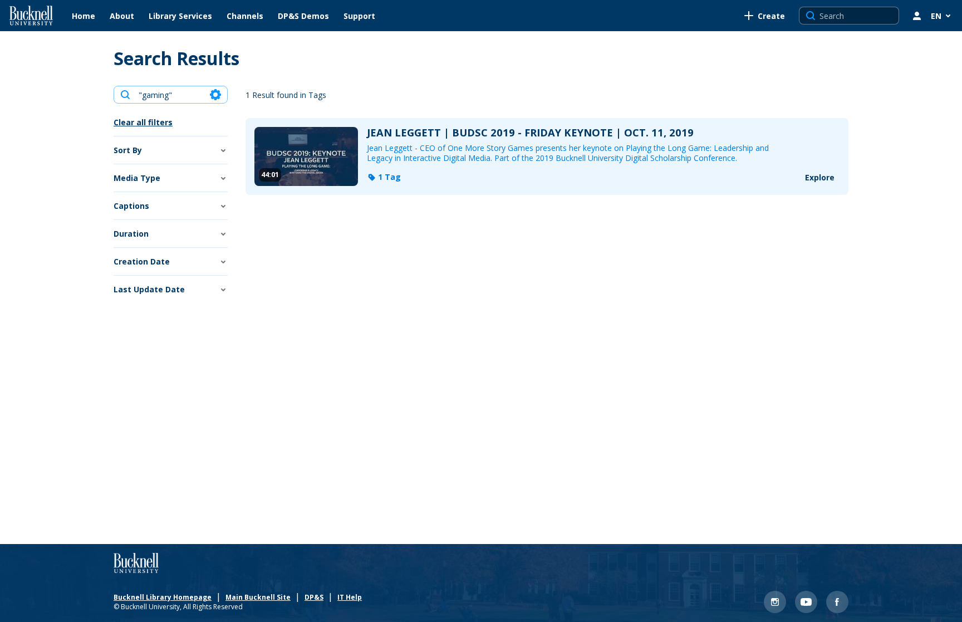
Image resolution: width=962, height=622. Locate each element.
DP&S (314, 597)
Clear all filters (143, 122)
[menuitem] (83, 16)
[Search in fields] (215, 95)
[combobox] (170, 94)
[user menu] (917, 16)
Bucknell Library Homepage (163, 597)
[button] (384, 177)
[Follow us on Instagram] (775, 602)
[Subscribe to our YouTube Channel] (806, 602)
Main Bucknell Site (258, 597)
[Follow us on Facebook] (837, 602)
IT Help (349, 597)
